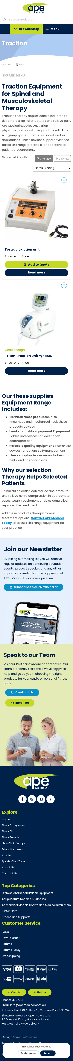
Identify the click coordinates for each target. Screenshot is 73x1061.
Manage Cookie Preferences (19, 1037)
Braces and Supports (16, 917)
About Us (8, 867)
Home (6, 819)
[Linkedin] (41, 799)
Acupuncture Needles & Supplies (24, 899)
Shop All (7, 831)
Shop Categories (13, 825)
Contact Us (9, 873)
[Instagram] (32, 799)
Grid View (45, 158)
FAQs (5, 932)
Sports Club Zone (13, 861)
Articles (7, 855)
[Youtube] (50, 799)
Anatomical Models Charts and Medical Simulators (36, 905)
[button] (26, 29)
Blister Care (9, 911)
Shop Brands (10, 837)
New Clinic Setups (14, 843)
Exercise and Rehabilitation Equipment (27, 893)
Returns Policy (11, 950)
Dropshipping (11, 956)
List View (63, 158)
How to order (10, 938)
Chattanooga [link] (15, 350)
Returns (7, 944)
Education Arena (13, 849)
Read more (36, 272)
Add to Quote (38, 264)
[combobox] (39, 19)
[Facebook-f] (22, 799)
